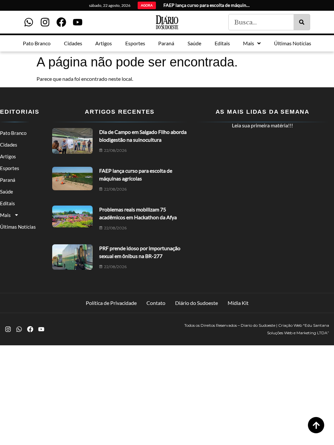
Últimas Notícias (18, 227)
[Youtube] (78, 22)
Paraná (7, 180)
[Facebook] (61, 22)
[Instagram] (45, 22)
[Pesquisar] (302, 22)
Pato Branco (13, 133)
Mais (5, 215)
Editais (7, 203)
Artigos (8, 156)
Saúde (6, 191)
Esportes (9, 168)
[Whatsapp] (29, 22)
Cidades (8, 145)
